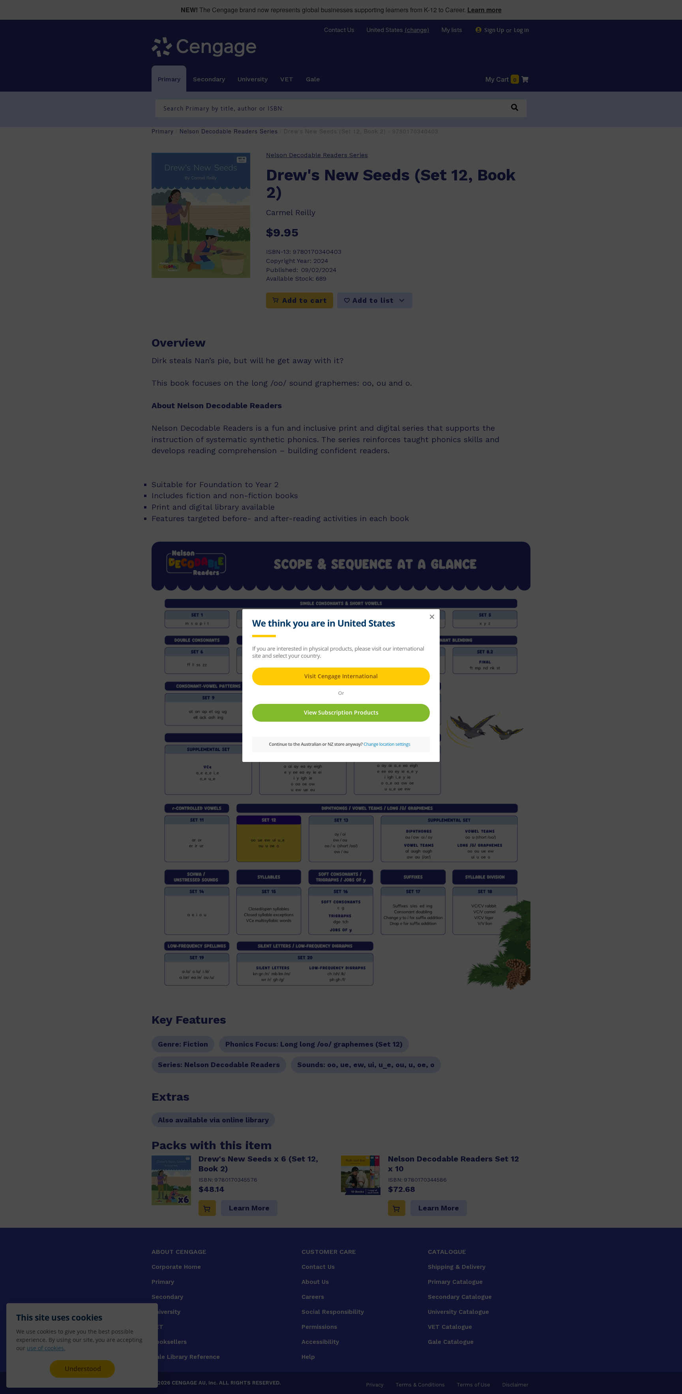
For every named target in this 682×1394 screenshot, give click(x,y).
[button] (432, 617)
